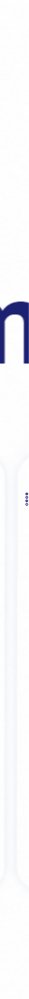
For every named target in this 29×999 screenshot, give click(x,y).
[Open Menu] (1, 2)
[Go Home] (14, 2)
